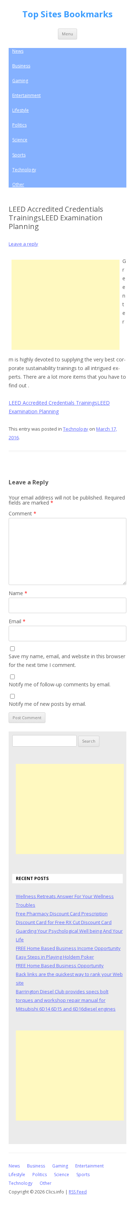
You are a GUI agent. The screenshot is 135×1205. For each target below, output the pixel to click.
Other (18, 184)
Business (21, 66)
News (17, 51)
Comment (22, 513)
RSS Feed (78, 1192)
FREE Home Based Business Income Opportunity (68, 948)
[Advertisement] (66, 305)
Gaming (20, 81)
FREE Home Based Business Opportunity (60, 965)
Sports (19, 155)
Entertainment (26, 95)
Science (19, 140)
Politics (19, 125)
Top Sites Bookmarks (67, 14)
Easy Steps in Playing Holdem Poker (55, 957)
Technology (24, 170)
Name (18, 593)
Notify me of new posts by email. (47, 703)
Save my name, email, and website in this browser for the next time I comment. (67, 660)
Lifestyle (20, 110)
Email (17, 621)
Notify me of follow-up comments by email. (60, 684)
